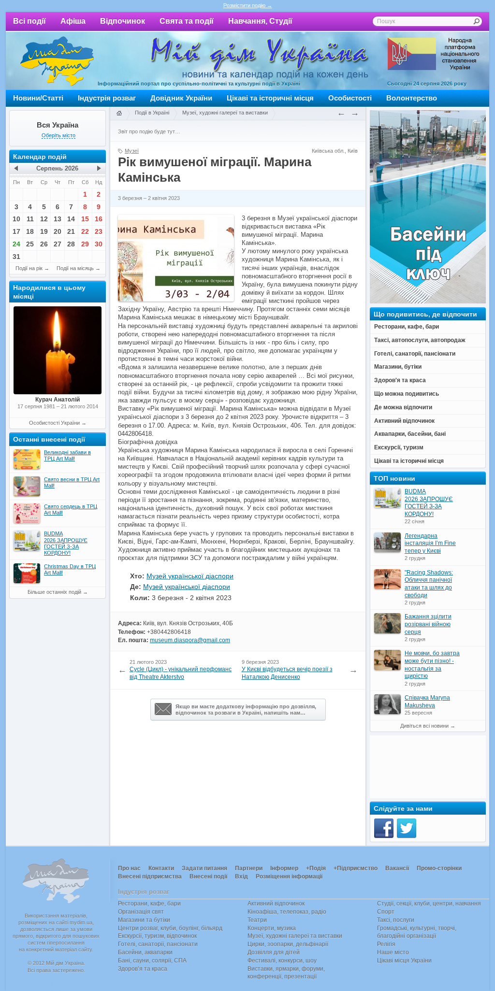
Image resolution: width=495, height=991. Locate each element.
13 (57, 219)
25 (30, 244)
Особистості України (54, 423)
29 (85, 244)
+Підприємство (356, 868)
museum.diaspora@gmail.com (190, 640)
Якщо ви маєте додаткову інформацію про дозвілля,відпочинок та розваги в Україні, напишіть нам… (245, 710)
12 (44, 219)
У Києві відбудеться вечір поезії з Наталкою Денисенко (287, 673)
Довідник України (181, 98)
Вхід (241, 876)
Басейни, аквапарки (145, 952)
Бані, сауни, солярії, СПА (152, 960)
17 (16, 231)
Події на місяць (75, 268)
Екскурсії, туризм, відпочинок (157, 936)
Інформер (284, 868)
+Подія (316, 868)
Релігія (386, 944)
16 (98, 219)
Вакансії (397, 868)
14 (71, 219)
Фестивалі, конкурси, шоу (282, 960)
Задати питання (204, 868)
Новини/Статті (38, 98)
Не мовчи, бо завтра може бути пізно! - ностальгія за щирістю (432, 664)
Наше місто (393, 952)
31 (16, 256)
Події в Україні (152, 112)
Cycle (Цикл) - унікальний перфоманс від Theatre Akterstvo (181, 673)
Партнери (248, 868)
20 (57, 231)
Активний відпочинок (276, 903)
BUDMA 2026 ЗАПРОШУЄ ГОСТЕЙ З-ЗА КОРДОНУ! (429, 502)
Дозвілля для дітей (274, 952)
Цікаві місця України (404, 960)
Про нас (129, 868)
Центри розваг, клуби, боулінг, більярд (170, 928)
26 (44, 244)
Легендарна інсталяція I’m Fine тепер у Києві (430, 543)
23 (98, 231)
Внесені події (208, 876)
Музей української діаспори (189, 576)
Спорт (385, 911)
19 (44, 231)
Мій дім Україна (57, 61)
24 (16, 244)
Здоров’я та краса (142, 968)
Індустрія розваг (107, 98)
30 (98, 244)
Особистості (350, 98)
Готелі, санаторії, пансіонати (158, 944)
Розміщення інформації (289, 876)
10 (16, 219)
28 (71, 244)
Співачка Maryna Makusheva (427, 701)
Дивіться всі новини (424, 726)
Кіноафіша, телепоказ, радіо (287, 911)
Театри (257, 920)
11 (30, 219)
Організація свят (141, 911)
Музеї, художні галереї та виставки (225, 112)
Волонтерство (411, 98)
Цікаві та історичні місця (270, 98)
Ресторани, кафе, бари (149, 903)
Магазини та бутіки (144, 920)
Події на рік (29, 268)
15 (85, 219)
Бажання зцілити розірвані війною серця (428, 624)
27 (57, 244)
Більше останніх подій (54, 592)
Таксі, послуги (395, 920)
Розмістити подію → (247, 5)
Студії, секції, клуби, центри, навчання (429, 903)
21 (71, 231)
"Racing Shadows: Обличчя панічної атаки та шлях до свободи (429, 584)
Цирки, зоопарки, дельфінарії (288, 944)
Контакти (161, 868)
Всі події (29, 21)
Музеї (132, 151)
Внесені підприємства (150, 876)
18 (30, 231)
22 (85, 231)
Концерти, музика (272, 928)
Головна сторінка (119, 113)
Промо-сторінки (439, 868)
